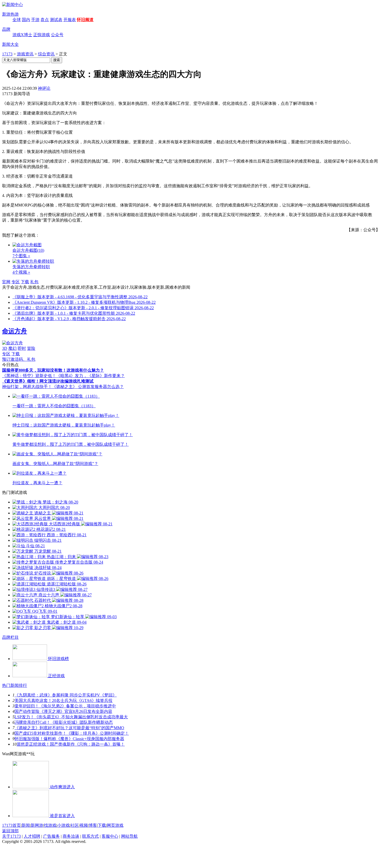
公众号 (57, 35)
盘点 (45, 19)
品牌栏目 (10, 637)
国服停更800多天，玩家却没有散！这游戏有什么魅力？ (53, 370)
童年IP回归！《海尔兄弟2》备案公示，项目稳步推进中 (65, 706)
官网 (6, 282)
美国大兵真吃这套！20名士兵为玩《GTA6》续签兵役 (64, 700)
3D (4, 348)
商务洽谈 (71, 836)
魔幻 (12, 348)
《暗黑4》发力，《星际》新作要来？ (90, 375)
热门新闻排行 (14, 685)
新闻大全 (10, 44)
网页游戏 (115, 825)
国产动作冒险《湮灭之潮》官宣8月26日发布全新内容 (63, 711)
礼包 (34, 282)
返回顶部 (10, 831)
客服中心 (110, 836)
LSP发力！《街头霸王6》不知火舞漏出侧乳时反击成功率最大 (71, 717)
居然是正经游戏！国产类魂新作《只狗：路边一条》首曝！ (71, 744)
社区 (74, 825)
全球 (16, 19)
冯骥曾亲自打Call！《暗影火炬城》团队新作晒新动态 (64, 722)
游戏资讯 (25, 54)
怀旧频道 (85, 19)
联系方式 (90, 836)
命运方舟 (14, 331)
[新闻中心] (12, 4)
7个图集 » (21, 256)
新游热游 (10, 14)
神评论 (44, 88)
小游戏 (63, 825)
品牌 (6, 29)
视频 (84, 825)
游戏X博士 (22, 35)
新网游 (37, 825)
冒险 (31, 348)
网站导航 (129, 836)
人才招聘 (32, 836)
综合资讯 (46, 54)
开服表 (69, 19)
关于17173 (11, 836)
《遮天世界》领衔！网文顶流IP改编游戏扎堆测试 (48, 381)
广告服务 (51, 836)
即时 (22, 348)
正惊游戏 (41, 35)
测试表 (56, 19)
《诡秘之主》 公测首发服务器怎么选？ (88, 386)
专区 (15, 282)
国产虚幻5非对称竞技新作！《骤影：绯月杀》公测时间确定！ (72, 733)
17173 (7, 54)
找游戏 (50, 825)
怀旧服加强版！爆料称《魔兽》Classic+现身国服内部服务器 (69, 739)
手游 (35, 19)
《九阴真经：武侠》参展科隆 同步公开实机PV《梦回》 (66, 695)
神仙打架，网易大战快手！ (27, 386)
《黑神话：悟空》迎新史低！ (29, 375)
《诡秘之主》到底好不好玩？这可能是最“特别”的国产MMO (69, 728)
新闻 (26, 825)
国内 (26, 19)
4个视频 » (21, 272)
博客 (93, 825)
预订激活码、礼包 (18, 359)
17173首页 (11, 825)
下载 (25, 282)
